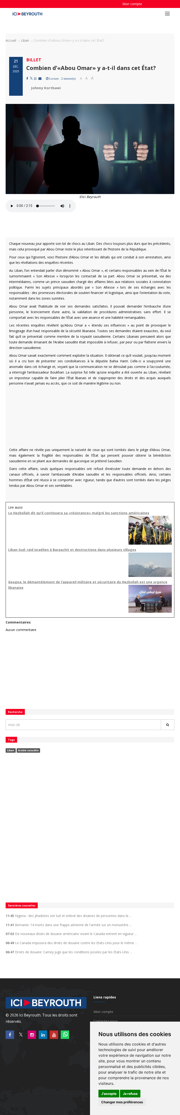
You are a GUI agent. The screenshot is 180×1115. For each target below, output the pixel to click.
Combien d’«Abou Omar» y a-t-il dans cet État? (91, 68)
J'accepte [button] (108, 1094)
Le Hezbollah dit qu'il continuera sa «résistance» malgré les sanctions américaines (78, 513)
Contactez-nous (106, 1021)
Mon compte (132, 4)
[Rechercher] (167, 724)
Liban (25, 40)
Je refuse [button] (130, 1094)
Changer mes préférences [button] (122, 1102)
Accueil (11, 40)
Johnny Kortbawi (46, 87)
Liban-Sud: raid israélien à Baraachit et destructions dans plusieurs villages (72, 549)
